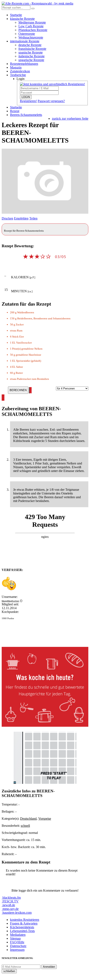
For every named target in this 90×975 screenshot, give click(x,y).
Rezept (14, 111)
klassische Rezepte (22, 18)
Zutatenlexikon (20, 71)
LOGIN (26, 97)
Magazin (16, 67)
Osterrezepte (26, 33)
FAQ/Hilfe (17, 942)
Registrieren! (28, 101)
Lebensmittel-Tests (22, 931)
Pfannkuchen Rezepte (32, 30)
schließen (9, 971)
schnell (25, 825)
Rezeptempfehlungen (24, 63)
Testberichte (18, 75)
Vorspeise (44, 818)
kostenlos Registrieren (24, 919)
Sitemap (15, 938)
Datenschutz (18, 946)
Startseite (16, 15)
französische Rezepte (32, 48)
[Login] (33, 8)
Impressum (17, 949)
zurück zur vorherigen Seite (70, 118)
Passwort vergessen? (51, 101)
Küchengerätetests (22, 927)
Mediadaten (18, 934)
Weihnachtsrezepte (30, 37)
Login (20, 78)
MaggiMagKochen (10, 601)
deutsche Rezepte (29, 45)
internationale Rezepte (24, 41)
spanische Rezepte (30, 52)
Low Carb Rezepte (31, 26)
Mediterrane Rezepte (32, 22)
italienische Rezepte (31, 56)
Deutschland (28, 818)
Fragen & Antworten (23, 923)
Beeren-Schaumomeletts (26, 115)
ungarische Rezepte (31, 60)
